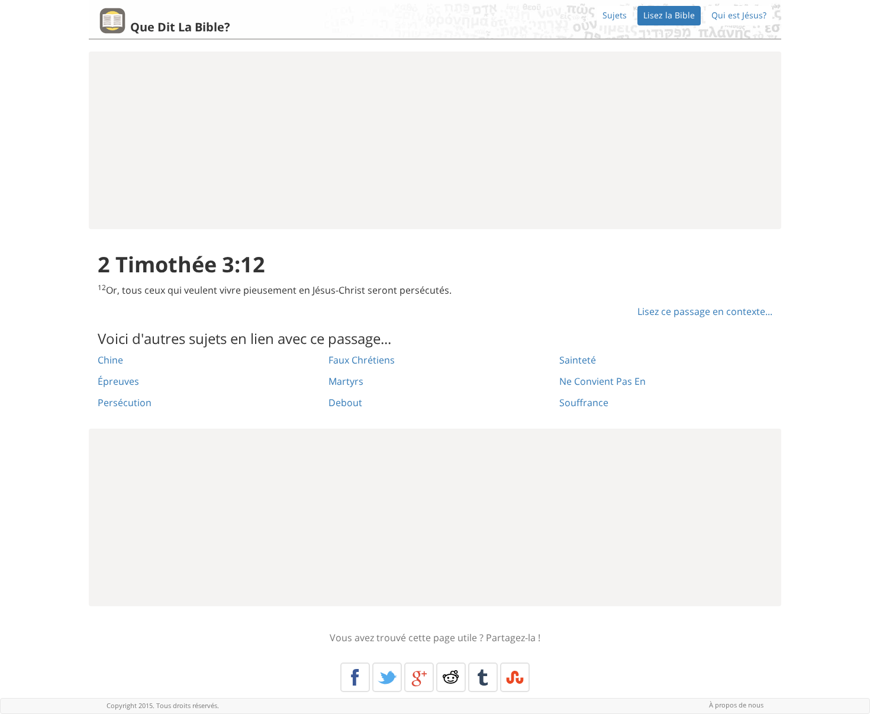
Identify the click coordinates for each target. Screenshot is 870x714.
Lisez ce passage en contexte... (704, 311)
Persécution (125, 402)
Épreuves (118, 381)
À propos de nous (736, 704)
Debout (345, 402)
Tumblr (483, 677)
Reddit (451, 677)
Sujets (614, 15)
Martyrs (345, 381)
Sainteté (577, 359)
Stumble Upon (515, 677)
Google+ (419, 677)
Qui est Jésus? (738, 15)
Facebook (355, 677)
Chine (110, 359)
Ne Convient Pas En (602, 381)
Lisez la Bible (669, 15)
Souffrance (583, 402)
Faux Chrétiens (361, 359)
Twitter (387, 677)
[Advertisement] (435, 140)
